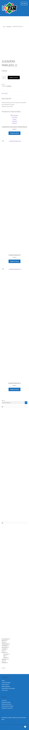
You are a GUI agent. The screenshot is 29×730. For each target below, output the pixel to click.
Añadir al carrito (13, 77)
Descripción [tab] (5, 93)
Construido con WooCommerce (10, 721)
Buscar (3, 400)
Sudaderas (8, 26)
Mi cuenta (5, 727)
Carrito (22, 726)
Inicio (4, 26)
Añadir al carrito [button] (14, 133)
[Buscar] (26, 402)
